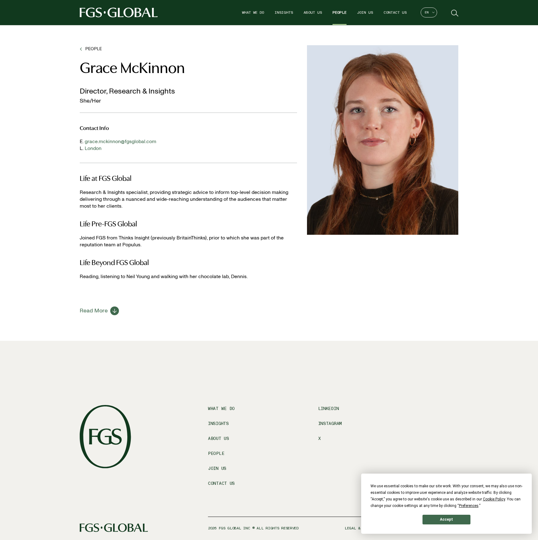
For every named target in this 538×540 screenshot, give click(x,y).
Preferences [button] (469, 506)
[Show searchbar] (454, 12)
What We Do (253, 12)
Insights (284, 12)
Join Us (365, 12)
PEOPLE (93, 48)
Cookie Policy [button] (494, 499)
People (340, 12)
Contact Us (395, 12)
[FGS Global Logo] (119, 12)
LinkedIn (328, 408)
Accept (446, 519)
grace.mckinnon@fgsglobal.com (120, 141)
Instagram (330, 423)
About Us (313, 12)
